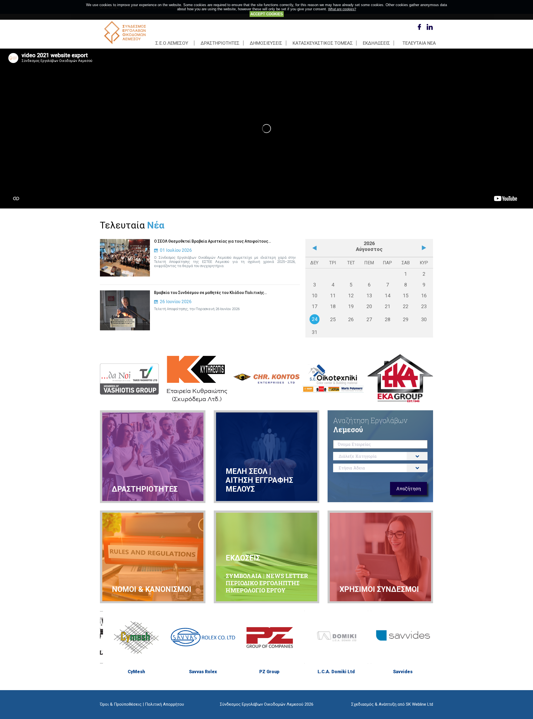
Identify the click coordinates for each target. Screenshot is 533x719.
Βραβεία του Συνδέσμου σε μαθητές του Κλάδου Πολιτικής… (210, 292)
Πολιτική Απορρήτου (164, 704)
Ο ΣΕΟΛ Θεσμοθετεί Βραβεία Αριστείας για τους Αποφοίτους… (212, 241)
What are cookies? (342, 9)
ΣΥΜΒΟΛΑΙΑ (244, 575)
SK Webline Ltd (419, 704)
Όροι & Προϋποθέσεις (121, 704)
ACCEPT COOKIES (266, 14)
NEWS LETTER (287, 575)
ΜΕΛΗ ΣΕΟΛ (246, 471)
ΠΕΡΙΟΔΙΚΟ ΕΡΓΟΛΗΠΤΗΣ (263, 583)
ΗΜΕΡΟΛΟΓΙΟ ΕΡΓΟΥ (256, 590)
